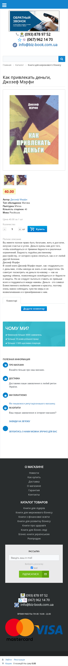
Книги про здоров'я (34, 525)
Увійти (8, 659)
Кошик (8, 663)
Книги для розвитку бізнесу (34, 521)
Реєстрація (19, 659)
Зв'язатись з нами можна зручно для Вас (33, 431)
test (35, 568)
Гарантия (34, 490)
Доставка (34, 481)
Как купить (34, 477)
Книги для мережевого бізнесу (34, 512)
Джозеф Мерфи (18, 199)
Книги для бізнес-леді (34, 529)
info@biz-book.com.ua (38, 44)
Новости (34, 472)
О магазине (34, 486)
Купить (40, 229)
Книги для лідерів (34, 508)
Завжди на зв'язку (19, 421)
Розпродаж (34, 538)
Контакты (34, 494)
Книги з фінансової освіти (34, 516)
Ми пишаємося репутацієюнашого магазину (32, 403)
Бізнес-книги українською (34, 534)
